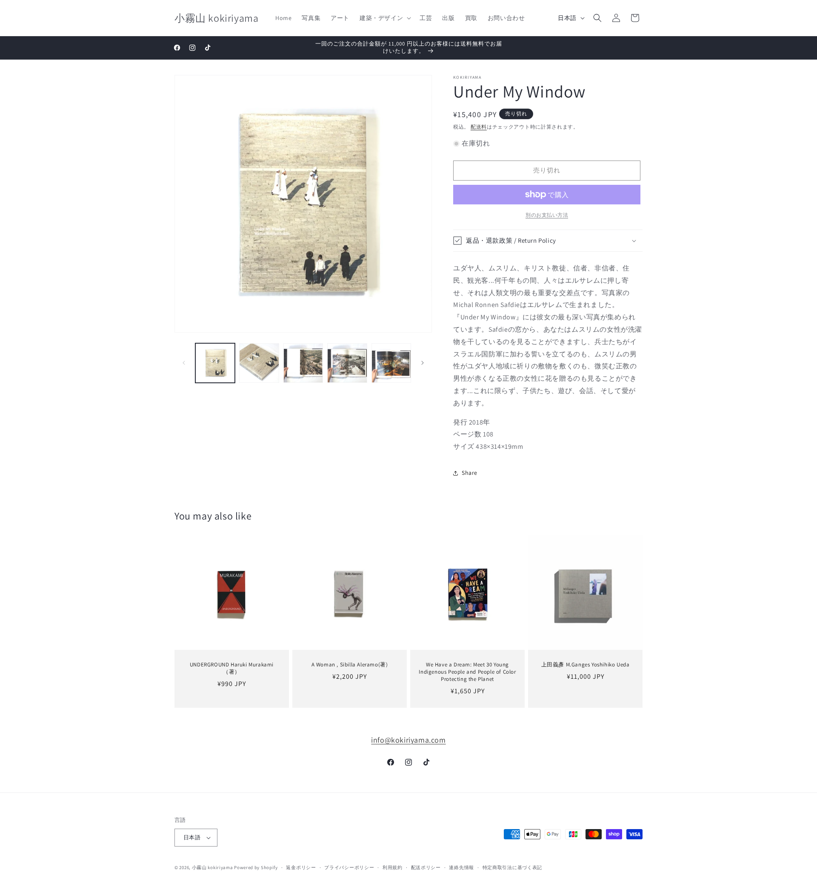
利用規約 (393, 867)
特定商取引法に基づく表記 (512, 867)
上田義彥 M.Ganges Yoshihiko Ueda (585, 664)
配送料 (479, 126)
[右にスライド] (422, 362)
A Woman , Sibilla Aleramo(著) (349, 664)
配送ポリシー (426, 867)
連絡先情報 (461, 867)
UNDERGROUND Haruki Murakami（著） (232, 668)
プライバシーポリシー (349, 867)
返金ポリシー (301, 867)
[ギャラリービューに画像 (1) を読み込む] (215, 363)
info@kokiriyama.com (408, 740)
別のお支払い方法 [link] (547, 215)
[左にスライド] (183, 362)
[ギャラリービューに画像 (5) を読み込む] (391, 363)
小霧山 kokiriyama (213, 867)
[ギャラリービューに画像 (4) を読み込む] (347, 363)
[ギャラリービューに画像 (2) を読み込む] (259, 363)
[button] (384, 18)
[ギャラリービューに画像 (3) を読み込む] (303, 363)
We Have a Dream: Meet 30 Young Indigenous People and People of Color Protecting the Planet (467, 672)
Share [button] (469, 473)
